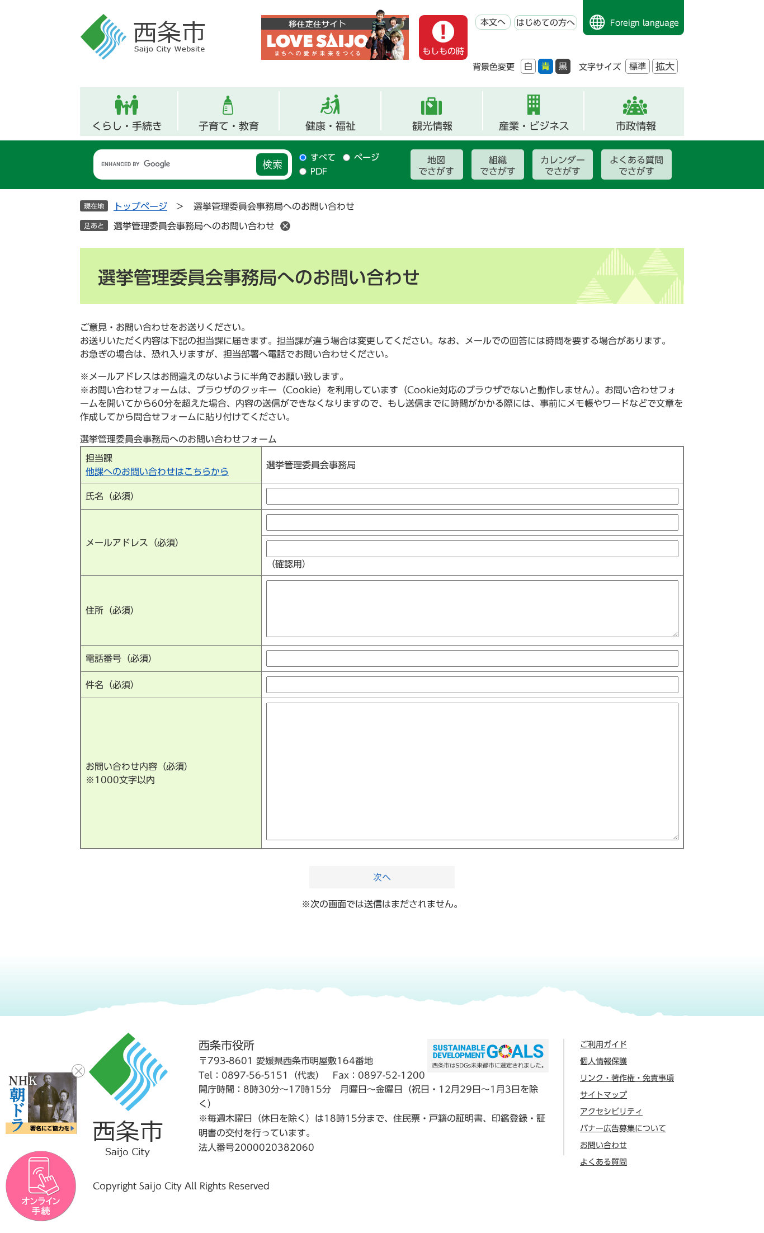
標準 (637, 66)
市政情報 (636, 126)
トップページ (140, 206)
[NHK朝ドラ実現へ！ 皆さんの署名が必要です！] (41, 1103)
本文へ (493, 22)
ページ (366, 157)
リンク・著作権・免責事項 (627, 1078)
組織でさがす (498, 166)
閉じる (78, 1070)
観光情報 (432, 126)
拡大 (665, 66)
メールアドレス (135, 542)
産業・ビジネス (534, 126)
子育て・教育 (229, 126)
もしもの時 (443, 51)
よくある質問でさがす (636, 166)
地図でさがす (436, 166)
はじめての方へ (545, 22)
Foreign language (644, 23)
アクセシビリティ (611, 1112)
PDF (318, 171)
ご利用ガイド (603, 1044)
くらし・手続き (127, 126)
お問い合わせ (603, 1145)
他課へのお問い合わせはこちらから (157, 471)
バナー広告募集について (623, 1128)
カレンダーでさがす (562, 166)
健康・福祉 (330, 126)
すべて (323, 157)
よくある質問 (603, 1162)
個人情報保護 (603, 1061)
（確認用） (288, 563)
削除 (285, 226)
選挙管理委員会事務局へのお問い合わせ (194, 226)
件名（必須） (112, 684)
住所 (112, 610)
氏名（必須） (112, 496)
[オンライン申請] (41, 1186)
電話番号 (121, 658)
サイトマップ (603, 1095)
